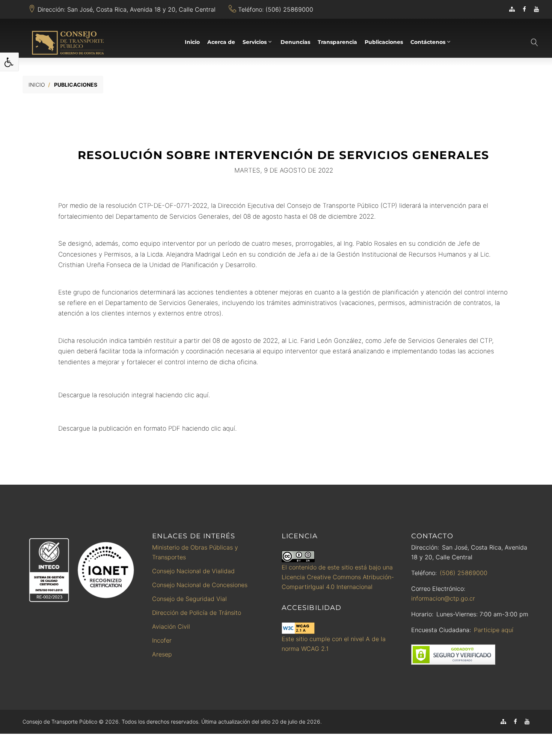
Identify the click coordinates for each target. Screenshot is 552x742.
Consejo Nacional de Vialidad (193, 571)
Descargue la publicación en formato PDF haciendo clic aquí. (147, 428)
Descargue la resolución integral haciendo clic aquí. (134, 395)
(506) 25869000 (463, 573)
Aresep (162, 654)
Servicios (255, 42)
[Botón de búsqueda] (534, 42)
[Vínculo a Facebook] (524, 9)
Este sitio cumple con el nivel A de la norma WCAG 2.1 (334, 643)
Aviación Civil (171, 626)
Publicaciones (384, 42)
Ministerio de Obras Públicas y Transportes (195, 552)
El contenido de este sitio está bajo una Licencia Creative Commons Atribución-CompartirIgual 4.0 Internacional (338, 576)
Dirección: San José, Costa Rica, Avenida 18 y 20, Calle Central (127, 9)
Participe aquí (493, 630)
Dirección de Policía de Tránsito (196, 612)
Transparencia (337, 42)
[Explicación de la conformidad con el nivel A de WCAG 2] (298, 628)
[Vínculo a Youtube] (536, 9)
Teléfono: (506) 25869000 (275, 9)
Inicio (192, 42)
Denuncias (295, 42)
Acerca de (221, 42)
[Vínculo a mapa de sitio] (512, 9)
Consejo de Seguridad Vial (189, 598)
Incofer (162, 640)
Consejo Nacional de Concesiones (199, 585)
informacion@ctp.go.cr (443, 598)
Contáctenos (427, 42)
